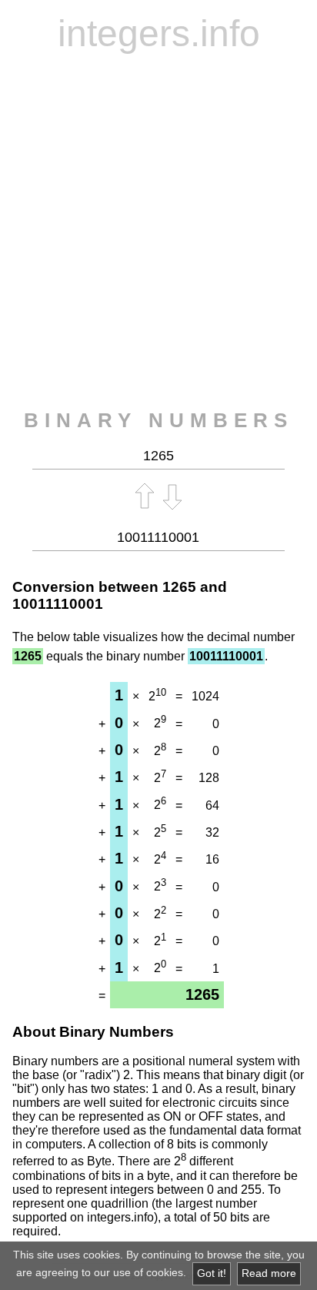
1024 (205, 696)
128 (209, 777)
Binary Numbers (158, 420)
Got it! (211, 1273)
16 (212, 859)
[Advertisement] (158, 231)
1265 (179, 587)
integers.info (159, 33)
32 (212, 832)
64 (212, 805)
